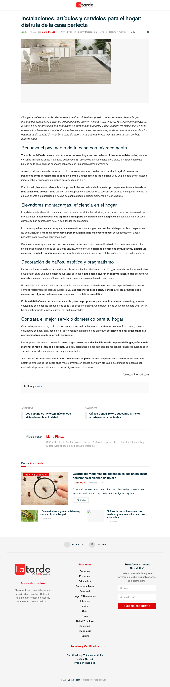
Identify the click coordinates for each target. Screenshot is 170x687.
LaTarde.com (74, 679)
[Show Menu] (8, 5)
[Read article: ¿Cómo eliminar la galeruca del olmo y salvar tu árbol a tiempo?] (29, 516)
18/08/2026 (93, 482)
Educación (85, 581)
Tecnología (85, 631)
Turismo (84, 635)
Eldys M (81, 482)
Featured (85, 591)
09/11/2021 (66, 31)
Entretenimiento (85, 586)
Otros (85, 616)
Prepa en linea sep (84, 662)
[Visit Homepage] (85, 5)
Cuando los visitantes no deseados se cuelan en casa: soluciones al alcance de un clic (110, 476)
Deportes (85, 571)
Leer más (82, 500)
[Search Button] (161, 5)
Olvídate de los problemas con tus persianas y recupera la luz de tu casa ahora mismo (126, 514)
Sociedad (85, 626)
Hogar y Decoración (87, 31)
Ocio (84, 611)
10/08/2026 (113, 521)
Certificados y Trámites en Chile (85, 655)
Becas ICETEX (85, 659)
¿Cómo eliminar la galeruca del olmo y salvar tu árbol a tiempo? (60, 513)
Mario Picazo (48, 31)
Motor (85, 606)
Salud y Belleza (85, 621)
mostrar (38, 386)
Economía (84, 576)
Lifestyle (85, 601)
